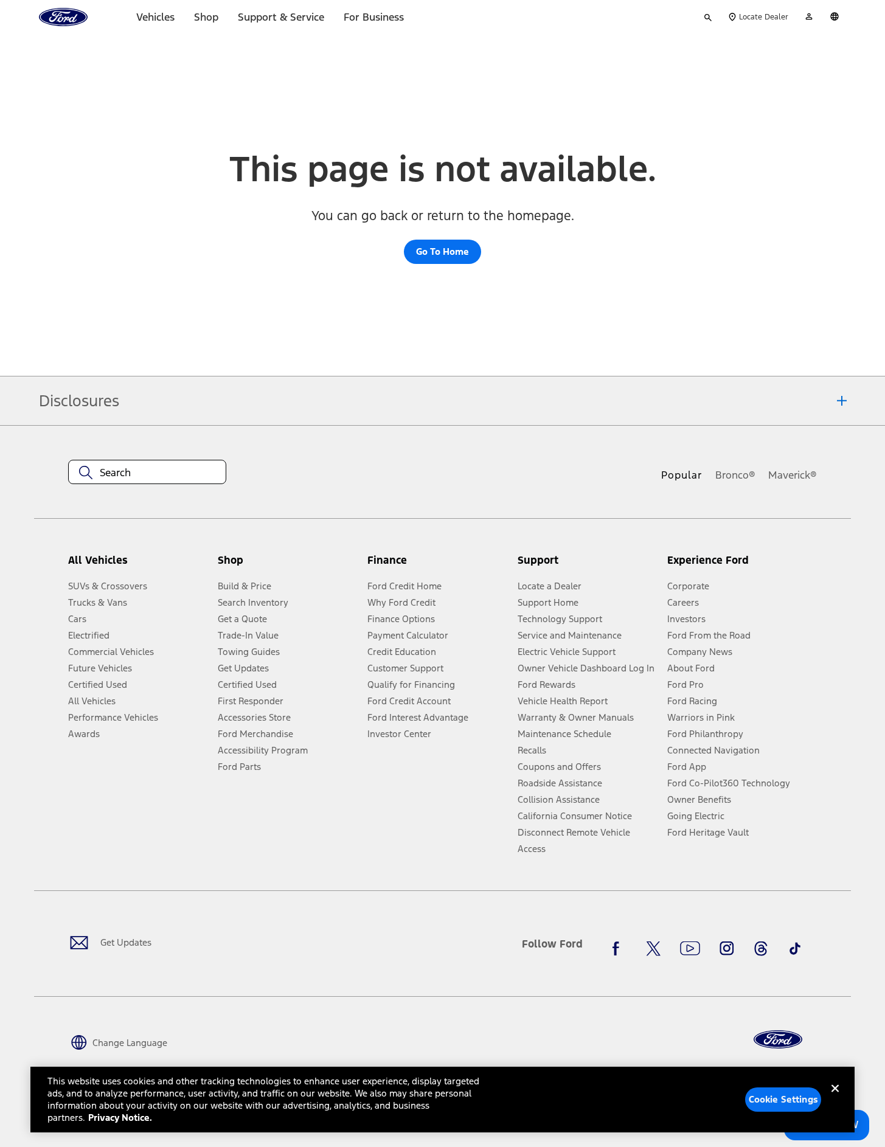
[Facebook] (619, 948)
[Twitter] (653, 948)
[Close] (835, 1098)
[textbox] (147, 472)
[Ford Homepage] (778, 1039)
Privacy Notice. (120, 1117)
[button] (288, 565)
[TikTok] (795, 948)
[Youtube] (690, 948)
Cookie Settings (783, 1099)
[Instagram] (727, 948)
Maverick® (792, 475)
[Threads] (761, 948)
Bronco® (735, 475)
